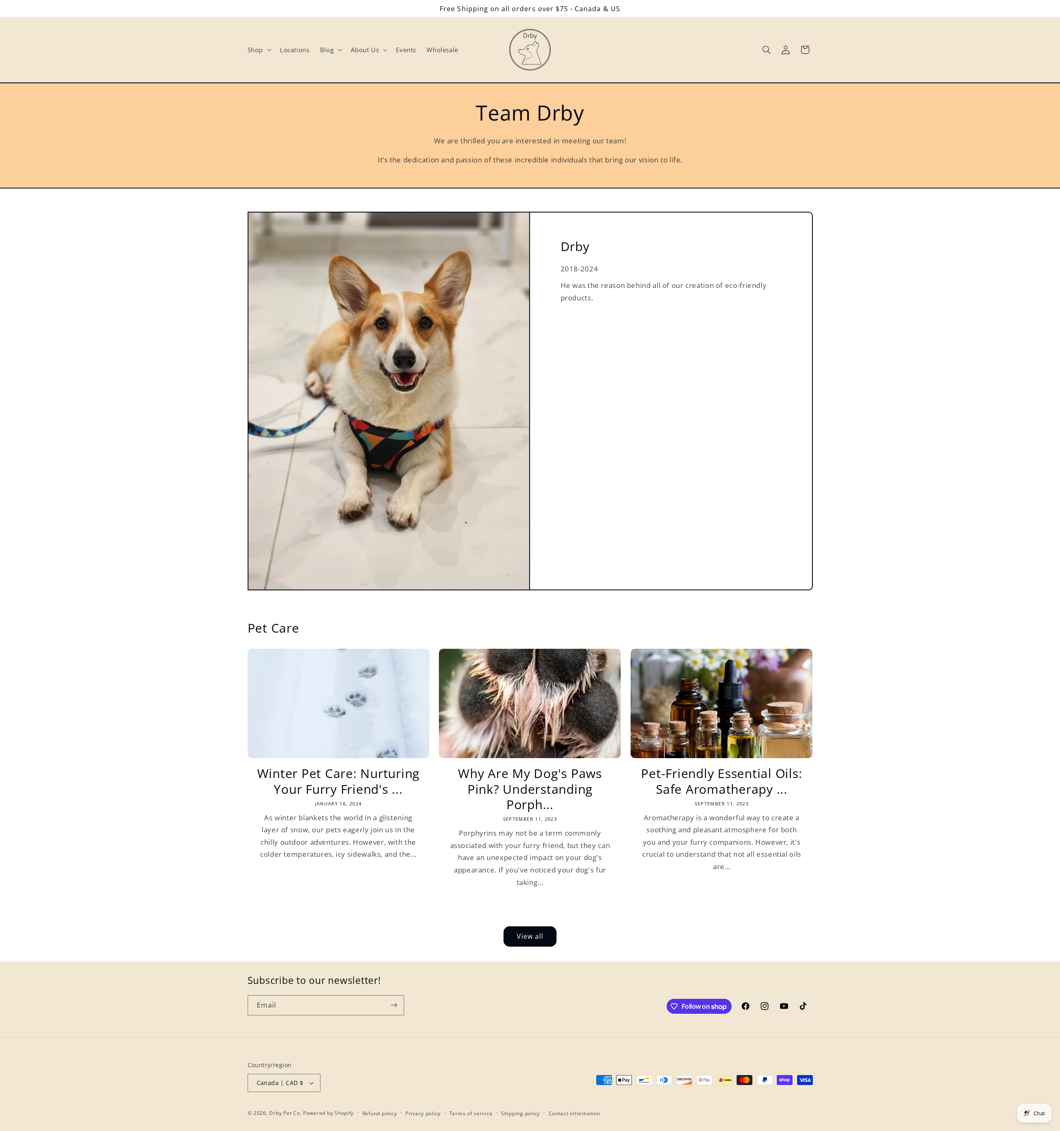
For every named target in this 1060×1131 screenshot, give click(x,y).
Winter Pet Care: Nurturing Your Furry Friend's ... (338, 781)
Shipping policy (520, 1113)
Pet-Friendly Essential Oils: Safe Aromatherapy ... (721, 781)
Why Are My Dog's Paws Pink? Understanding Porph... (530, 789)
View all (530, 936)
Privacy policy (423, 1113)
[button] (258, 50)
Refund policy (379, 1113)
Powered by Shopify (328, 1113)
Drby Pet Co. (285, 1113)
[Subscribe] (393, 1005)
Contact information (574, 1113)
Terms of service (471, 1113)
